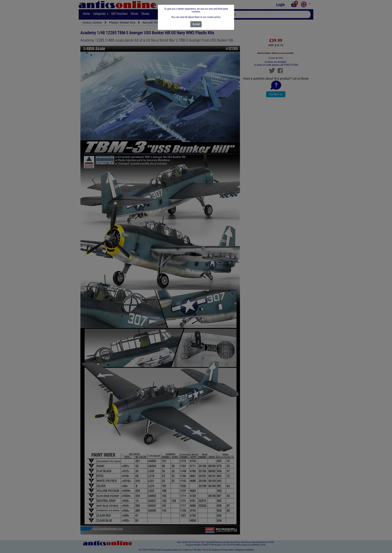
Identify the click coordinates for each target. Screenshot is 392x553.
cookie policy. (214, 17)
